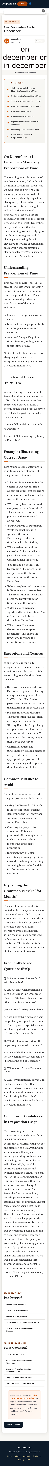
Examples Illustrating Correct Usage (26, 106)
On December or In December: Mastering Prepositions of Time (24, 89)
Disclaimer (37, 1456)
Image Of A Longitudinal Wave (19, 1377)
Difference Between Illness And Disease (20, 1329)
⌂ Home (22, 4)
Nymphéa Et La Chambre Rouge (20, 1383)
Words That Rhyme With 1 (17, 1316)
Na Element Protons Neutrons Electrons (19, 1361)
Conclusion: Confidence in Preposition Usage (21, 136)
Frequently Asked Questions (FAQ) (25, 129)
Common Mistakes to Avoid (22, 116)
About (17, 1456)
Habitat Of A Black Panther (18, 1355)
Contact (26, 1456)
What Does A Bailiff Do (16, 1304)
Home (9, 1456)
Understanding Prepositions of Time (26, 96)
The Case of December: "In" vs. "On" (26, 101)
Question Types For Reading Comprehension (18, 1370)
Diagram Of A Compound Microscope (22, 1322)
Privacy (21, 1460)
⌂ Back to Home (13, 1424)
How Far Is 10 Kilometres (17, 1310)
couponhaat (9, 3)
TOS (29, 1460)
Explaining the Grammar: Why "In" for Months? (25, 123)
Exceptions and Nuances (21, 111)
